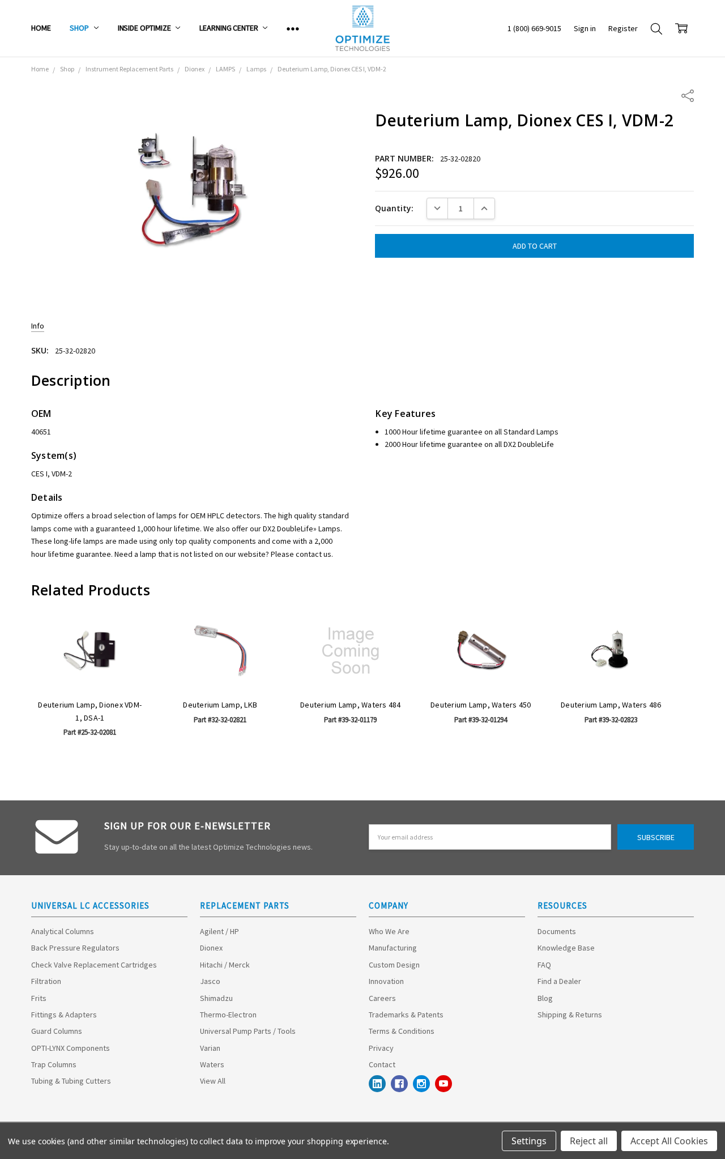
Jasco (210, 981)
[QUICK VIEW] (128, 632)
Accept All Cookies (669, 1141)
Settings (529, 1141)
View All (212, 1081)
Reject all (589, 1141)
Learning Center (229, 28)
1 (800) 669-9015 (534, 28)
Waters (212, 1064)
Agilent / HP (219, 931)
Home (40, 28)
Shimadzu (216, 998)
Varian (210, 1048)
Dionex (211, 948)
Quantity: (394, 208)
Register (623, 28)
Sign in (585, 28)
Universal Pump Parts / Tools (248, 1031)
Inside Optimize (145, 28)
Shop (80, 28)
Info (37, 326)
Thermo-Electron (228, 1014)
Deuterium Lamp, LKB (220, 705)
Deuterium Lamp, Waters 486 (611, 705)
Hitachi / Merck (225, 965)
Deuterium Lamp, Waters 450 (480, 705)
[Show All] (293, 28)
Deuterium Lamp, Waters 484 (350, 705)
